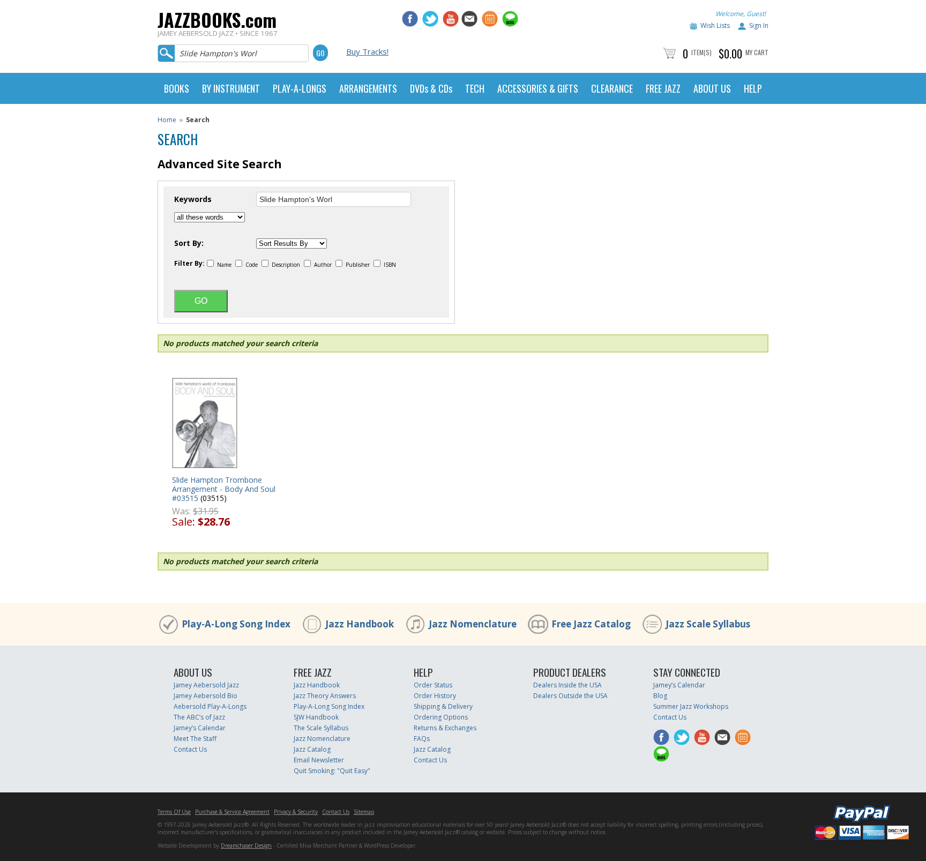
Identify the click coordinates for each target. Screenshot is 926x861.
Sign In (758, 25)
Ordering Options (441, 717)
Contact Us (190, 749)
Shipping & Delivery (443, 706)
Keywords (193, 199)
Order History (435, 695)
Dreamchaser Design (246, 845)
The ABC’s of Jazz (199, 717)
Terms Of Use (174, 811)
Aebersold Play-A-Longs (210, 706)
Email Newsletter (319, 760)
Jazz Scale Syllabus (708, 624)
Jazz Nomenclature (473, 624)
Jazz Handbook (359, 624)
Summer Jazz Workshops (690, 706)
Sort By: (189, 243)
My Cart (756, 52)
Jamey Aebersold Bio (205, 695)
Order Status (433, 685)
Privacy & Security (296, 811)
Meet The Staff (195, 738)
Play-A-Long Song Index (236, 624)
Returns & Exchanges (445, 727)
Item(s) (701, 52)
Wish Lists (715, 25)
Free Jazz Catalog (591, 624)
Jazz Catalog (312, 749)
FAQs (422, 738)
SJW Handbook (316, 717)
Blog (660, 695)
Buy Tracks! (367, 51)
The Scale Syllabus (321, 727)
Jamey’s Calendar (200, 727)
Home (167, 119)
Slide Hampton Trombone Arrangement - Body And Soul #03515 (223, 489)
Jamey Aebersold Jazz (206, 685)
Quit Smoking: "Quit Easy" (332, 770)
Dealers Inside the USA (567, 685)
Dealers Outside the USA (570, 695)
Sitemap (364, 811)
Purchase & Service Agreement (232, 811)
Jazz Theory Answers (325, 695)
